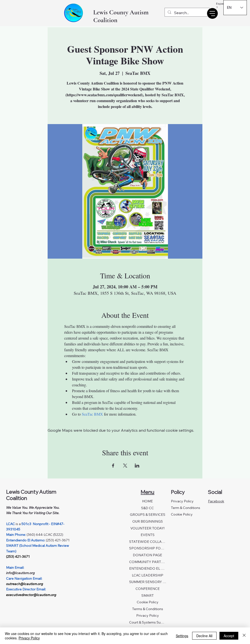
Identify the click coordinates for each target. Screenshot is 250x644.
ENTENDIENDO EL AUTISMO (147, 568)
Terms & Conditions (147, 609)
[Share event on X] (125, 466)
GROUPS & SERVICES (147, 514)
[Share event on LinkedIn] (137, 466)
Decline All (204, 635)
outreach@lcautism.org (24, 584)
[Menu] (212, 13)
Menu (147, 492)
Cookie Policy (147, 602)
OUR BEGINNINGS (147, 521)
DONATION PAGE (147, 555)
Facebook (216, 501)
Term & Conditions (185, 508)
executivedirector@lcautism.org (31, 595)
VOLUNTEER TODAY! (147, 528)
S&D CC (147, 508)
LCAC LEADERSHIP (147, 575)
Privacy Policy (147, 615)
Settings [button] (182, 635)
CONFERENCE (147, 588)
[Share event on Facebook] (113, 466)
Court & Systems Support (147, 622)
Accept (229, 635)
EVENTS (148, 535)
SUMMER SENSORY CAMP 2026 (147, 582)
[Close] (244, 635)
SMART (147, 595)
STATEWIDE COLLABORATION (147, 541)
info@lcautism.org (20, 573)
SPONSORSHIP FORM (147, 548)
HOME (147, 501)
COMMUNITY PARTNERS (147, 562)
